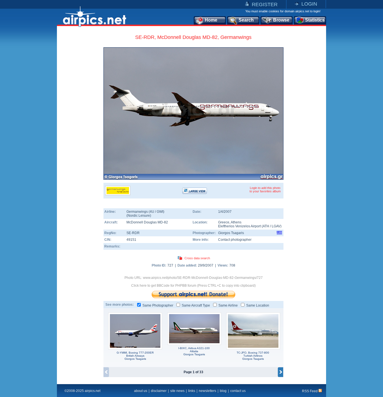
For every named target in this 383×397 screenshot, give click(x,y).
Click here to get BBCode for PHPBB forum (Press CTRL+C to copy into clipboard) (193, 286)
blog (223, 391)
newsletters (207, 391)
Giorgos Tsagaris (231, 233)
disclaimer (159, 391)
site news (177, 391)
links (191, 391)
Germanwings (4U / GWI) (145, 212)
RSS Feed (310, 391)
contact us (238, 391)
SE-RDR (133, 233)
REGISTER (265, 4)
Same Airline (228, 305)
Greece (223, 222)
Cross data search (197, 258)
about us (140, 391)
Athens (236, 222)
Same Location (257, 305)
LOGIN (309, 4)
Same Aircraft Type (196, 305)
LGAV (276, 226)
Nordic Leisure (139, 216)
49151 (131, 240)
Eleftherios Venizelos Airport (239, 226)
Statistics (315, 20)
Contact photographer (235, 240)
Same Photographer (158, 305)
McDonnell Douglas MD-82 (147, 222)
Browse (281, 20)
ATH (266, 226)
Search (246, 20)
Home (211, 20)
